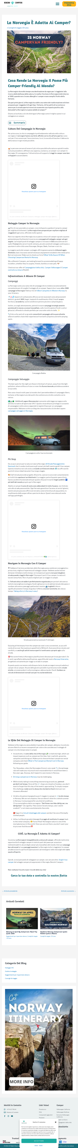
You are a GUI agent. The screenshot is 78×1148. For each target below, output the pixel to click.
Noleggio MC (9, 968)
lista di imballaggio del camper (34, 813)
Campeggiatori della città (34, 267)
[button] (56, 1122)
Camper (60, 1105)
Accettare (39, 1141)
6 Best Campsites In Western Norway (51, 291)
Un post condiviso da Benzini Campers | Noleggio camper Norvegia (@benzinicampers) (37, 216)
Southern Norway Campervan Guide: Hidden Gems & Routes (53, 933)
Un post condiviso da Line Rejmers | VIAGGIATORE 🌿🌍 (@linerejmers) (33, 556)
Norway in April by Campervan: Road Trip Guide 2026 (21, 933)
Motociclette (62, 1126)
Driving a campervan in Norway (25, 777)
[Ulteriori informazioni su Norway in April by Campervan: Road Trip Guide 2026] (22, 918)
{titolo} (36, 1145)
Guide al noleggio (11, 971)
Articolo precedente (9, 891)
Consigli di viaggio (15, 28)
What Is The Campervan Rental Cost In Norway (46, 761)
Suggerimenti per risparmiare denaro (16, 936)
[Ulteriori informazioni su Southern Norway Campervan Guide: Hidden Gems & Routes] (56, 918)
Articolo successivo (68, 891)
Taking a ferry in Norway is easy (25, 591)
